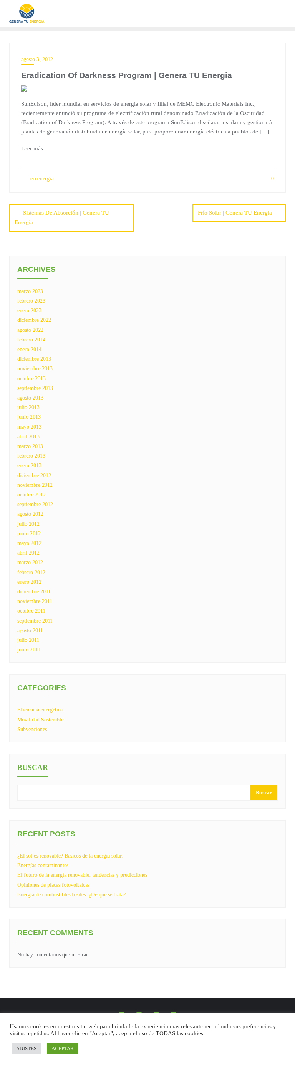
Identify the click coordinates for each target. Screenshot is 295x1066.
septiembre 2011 (35, 621)
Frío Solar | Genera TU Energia (235, 213)
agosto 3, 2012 (37, 59)
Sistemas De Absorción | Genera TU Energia (62, 217)
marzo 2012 (30, 562)
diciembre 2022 (34, 320)
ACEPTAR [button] (62, 1048)
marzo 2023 (30, 291)
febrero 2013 (31, 456)
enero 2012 (29, 582)
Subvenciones (32, 729)
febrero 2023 (31, 301)
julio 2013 (28, 407)
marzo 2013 (30, 446)
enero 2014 (29, 349)
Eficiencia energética (40, 710)
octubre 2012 (31, 495)
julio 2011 (28, 640)
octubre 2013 (31, 378)
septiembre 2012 (35, 504)
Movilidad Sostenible (40, 720)
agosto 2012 (30, 514)
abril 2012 (28, 553)
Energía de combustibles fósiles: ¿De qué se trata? (71, 895)
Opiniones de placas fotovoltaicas (53, 885)
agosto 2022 (30, 330)
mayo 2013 (29, 427)
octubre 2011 (31, 611)
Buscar (32, 767)
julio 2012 (28, 524)
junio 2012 (29, 533)
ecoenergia (41, 179)
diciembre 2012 (34, 475)
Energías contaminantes (42, 865)
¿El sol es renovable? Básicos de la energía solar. (70, 856)
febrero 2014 (31, 340)
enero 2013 (29, 465)
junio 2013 (29, 417)
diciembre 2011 (34, 592)
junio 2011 (28, 650)
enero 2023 (29, 310)
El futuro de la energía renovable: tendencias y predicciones (82, 875)
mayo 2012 (29, 543)
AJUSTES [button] (26, 1048)
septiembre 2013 (35, 388)
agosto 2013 (30, 398)
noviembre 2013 (35, 368)
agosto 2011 (30, 630)
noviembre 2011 (34, 601)
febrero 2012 (31, 572)
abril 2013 (28, 437)
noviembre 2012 (35, 485)
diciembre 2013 (34, 359)
